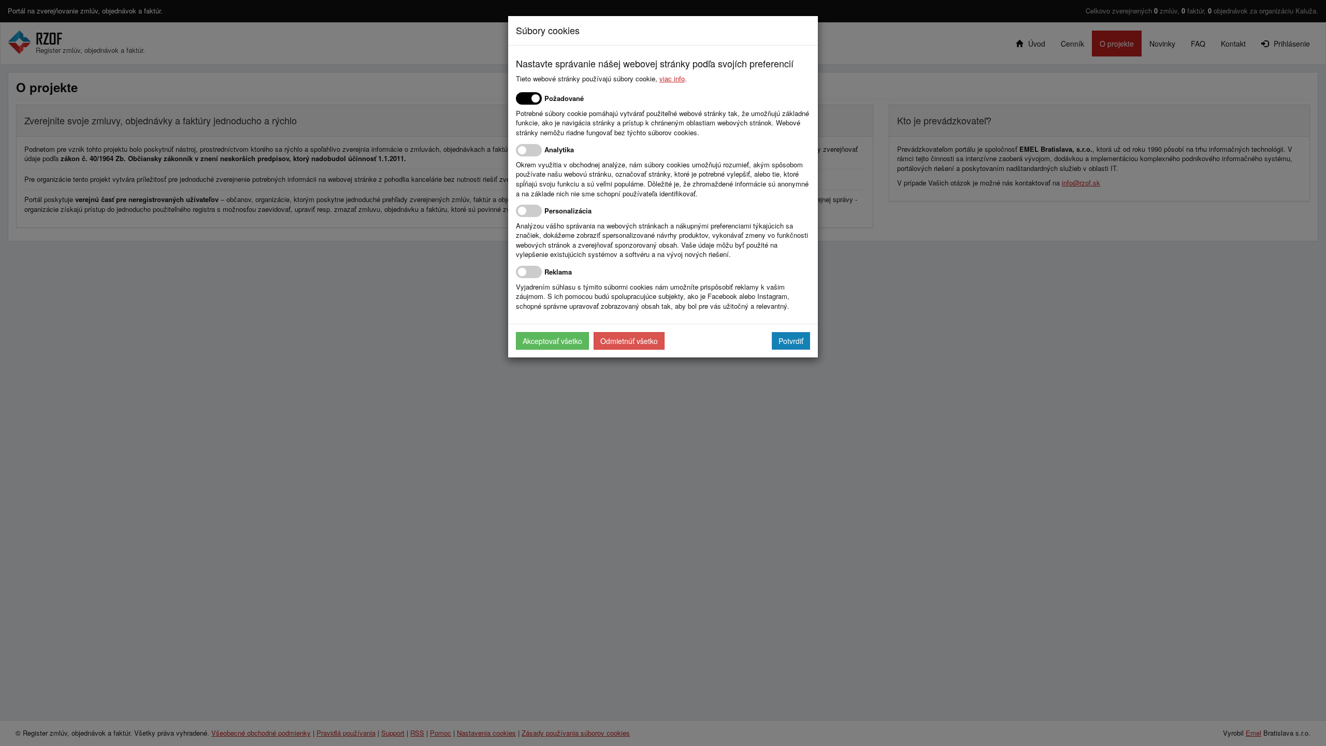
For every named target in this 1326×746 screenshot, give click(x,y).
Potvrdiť (791, 341)
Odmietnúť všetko (629, 341)
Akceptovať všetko (552, 341)
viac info (672, 78)
